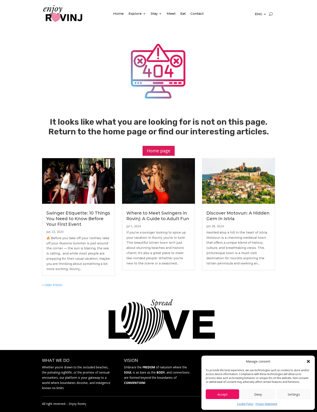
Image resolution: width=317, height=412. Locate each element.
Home (118, 14)
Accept (222, 394)
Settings (294, 394)
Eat (183, 14)
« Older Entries (52, 285)
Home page (158, 151)
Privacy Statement (266, 404)
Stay (154, 14)
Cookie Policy (245, 404)
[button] (308, 361)
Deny (258, 394)
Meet (171, 14)
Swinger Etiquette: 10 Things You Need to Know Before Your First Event (78, 218)
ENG (258, 14)
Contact (197, 14)
